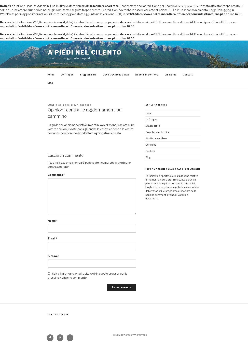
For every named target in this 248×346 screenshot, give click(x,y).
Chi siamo (170, 74)
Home (50, 74)
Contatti (188, 74)
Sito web (53, 256)
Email (52, 238)
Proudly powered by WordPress (129, 334)
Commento (56, 174)
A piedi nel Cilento (85, 52)
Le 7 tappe (67, 74)
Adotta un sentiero (146, 74)
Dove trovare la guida (116, 74)
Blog (50, 82)
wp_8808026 (82, 105)
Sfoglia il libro (88, 74)
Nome (53, 220)
